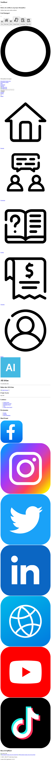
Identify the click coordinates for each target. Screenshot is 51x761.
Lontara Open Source (7, 407)
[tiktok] (25, 747)
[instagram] (25, 493)
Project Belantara (6, 415)
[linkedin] (25, 595)
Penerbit (2, 92)
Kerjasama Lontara (4, 82)
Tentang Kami (6, 402)
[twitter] (25, 544)
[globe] (25, 646)
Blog (2, 83)
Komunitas (3, 84)
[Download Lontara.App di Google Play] (9, 754)
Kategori (2, 91)
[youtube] (25, 697)
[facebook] (12, 442)
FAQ (4, 406)
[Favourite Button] (8, 390)
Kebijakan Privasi (7, 404)
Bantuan (2, 86)
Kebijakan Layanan (7, 403)
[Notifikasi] (1, 95)
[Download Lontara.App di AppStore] (27, 754)
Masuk (2, 96)
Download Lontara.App (6, 81)
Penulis (2, 93)
